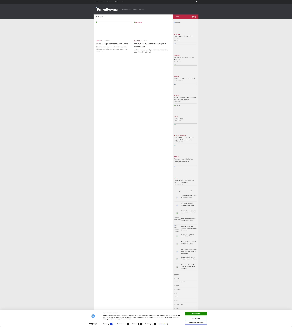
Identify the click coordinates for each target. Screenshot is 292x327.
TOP (177, 293)
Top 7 (177, 300)
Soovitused (110, 2)
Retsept (177, 285)
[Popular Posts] (180, 191)
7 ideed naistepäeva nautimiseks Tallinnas (112, 44)
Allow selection (196, 318)
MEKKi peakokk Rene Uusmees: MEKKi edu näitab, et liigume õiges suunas (189, 251)
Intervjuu (176, 95)
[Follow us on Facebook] (193, 17)
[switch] (127, 324)
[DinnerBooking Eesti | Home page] (108, 9)
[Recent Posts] (191, 191)
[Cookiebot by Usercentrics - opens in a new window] (93, 324)
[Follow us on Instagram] (195, 17)
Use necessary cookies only (196, 322)
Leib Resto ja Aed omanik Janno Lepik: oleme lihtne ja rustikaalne (188, 266)
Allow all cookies (195, 313)
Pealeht (97, 2)
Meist (121, 2)
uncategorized (179, 304)
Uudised (103, 2)
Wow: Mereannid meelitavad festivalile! (184, 78)
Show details (162, 324)
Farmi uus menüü (178, 119)
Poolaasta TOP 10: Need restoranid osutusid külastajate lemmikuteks (189, 228)
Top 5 (177, 297)
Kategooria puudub (180, 282)
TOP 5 (116, 2)
